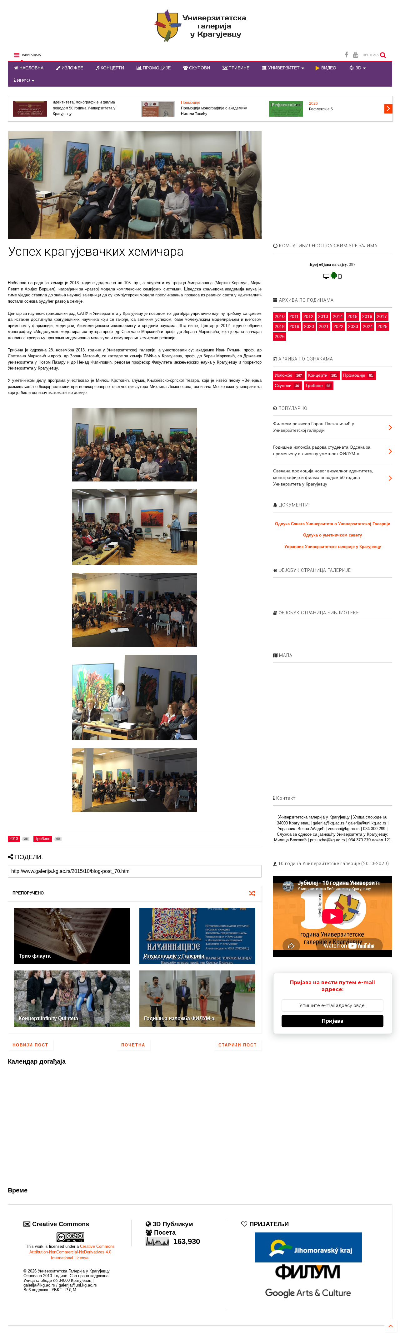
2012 (308, 316)
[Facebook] (346, 54)
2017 (382, 316)
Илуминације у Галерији (174, 956)
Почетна (133, 1045)
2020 (309, 326)
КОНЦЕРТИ (111, 67)
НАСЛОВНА (30, 67)
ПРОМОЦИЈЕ (156, 67)
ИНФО (23, 80)
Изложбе (283, 375)
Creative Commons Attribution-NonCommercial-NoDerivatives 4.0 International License (72, 1252)
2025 (383, 326)
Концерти (318, 375)
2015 (353, 316)
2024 (368, 326)
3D (357, 67)
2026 (313, 103)
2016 (367, 316)
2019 (294, 326)
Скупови (283, 385)
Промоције (190, 102)
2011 (294, 316)
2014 (338, 316)
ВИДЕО (328, 67)
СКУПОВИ (199, 67)
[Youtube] (355, 54)
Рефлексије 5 (321, 109)
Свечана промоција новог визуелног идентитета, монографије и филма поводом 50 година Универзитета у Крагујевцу (85, 105)
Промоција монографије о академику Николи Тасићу (214, 111)
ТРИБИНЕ (238, 67)
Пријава (332, 1021)
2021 (324, 326)
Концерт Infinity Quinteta (48, 1018)
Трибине (314, 385)
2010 (280, 316)
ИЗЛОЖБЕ (71, 67)
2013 (323, 316)
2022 (338, 326)
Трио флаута (35, 956)
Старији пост (237, 1045)
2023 (353, 326)
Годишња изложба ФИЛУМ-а (179, 1018)
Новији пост (30, 1045)
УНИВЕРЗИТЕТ (283, 67)
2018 (280, 326)
